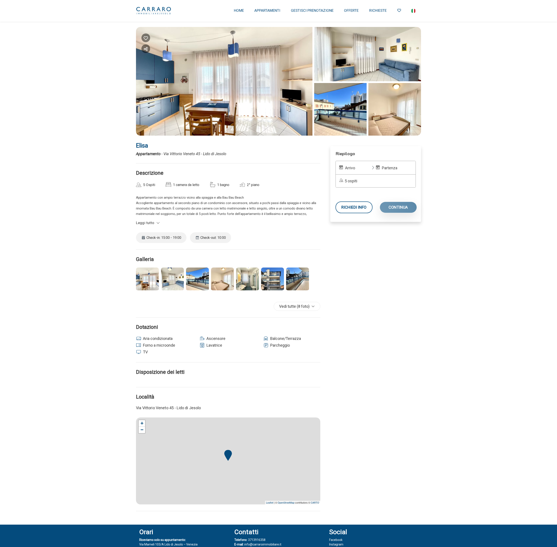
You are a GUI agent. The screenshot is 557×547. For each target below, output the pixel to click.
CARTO (315, 502)
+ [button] (142, 423)
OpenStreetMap (286, 502)
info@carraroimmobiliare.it (262, 544)
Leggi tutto (145, 223)
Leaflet (269, 502)
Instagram (336, 544)
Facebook (335, 540)
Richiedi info (353, 207)
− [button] (142, 429)
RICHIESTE (378, 10)
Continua (398, 207)
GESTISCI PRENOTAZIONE (312, 10)
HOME (239, 10)
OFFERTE (351, 10)
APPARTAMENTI (267, 10)
